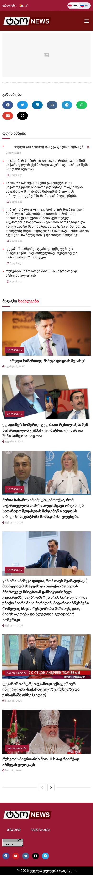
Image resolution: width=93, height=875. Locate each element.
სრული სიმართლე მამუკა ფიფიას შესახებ (44, 147)
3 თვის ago (15, 263)
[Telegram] (45, 856)
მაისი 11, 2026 (13, 770)
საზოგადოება (17, 673)
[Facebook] (5, 856)
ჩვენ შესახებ (40, 830)
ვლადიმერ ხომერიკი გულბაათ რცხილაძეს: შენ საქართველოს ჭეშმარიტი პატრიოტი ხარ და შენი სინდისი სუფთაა (47, 165)
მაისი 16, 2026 (13, 700)
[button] (87, 21)
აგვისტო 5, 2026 (14, 366)
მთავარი (14, 830)
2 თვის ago (15, 174)
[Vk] (25, 856)
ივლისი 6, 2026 (14, 441)
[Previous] (42, 787)
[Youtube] (15, 856)
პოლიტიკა (14, 349)
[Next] (51, 787)
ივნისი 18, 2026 (14, 522)
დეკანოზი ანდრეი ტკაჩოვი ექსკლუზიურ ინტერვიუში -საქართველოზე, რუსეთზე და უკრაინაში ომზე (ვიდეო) (41, 253)
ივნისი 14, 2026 (14, 625)
